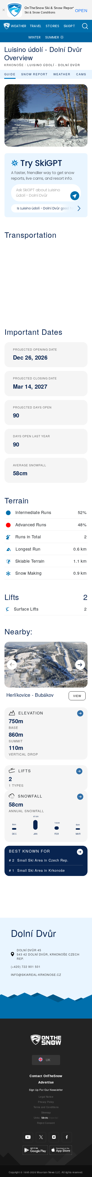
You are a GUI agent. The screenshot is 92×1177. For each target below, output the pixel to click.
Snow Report (34, 74)
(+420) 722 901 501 (26, 967)
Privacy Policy (46, 1102)
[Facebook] (67, 1137)
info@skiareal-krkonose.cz (36, 975)
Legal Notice (46, 1096)
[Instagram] (54, 1137)
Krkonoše (57, 870)
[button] (85, 26)
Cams (81, 74)
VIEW (77, 696)
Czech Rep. (58, 860)
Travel (36, 26)
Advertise (46, 1082)
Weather (18, 26)
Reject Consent (46, 1123)
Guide (10, 74)
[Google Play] (35, 1149)
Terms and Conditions (46, 1107)
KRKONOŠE (14, 65)
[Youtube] (28, 1137)
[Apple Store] (61, 1149)
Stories (52, 26)
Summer (52, 37)
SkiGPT (69, 26)
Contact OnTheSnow (45, 1076)
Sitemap (46, 1112)
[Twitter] (41, 1137)
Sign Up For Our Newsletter (46, 1090)
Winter (34, 37)
